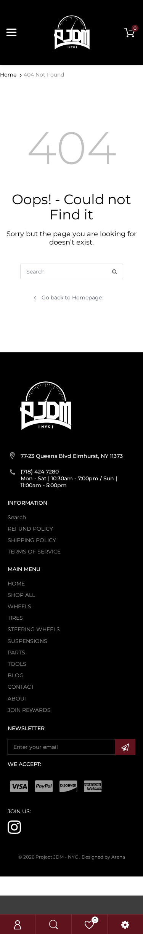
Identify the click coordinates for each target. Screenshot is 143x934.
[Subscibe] (125, 747)
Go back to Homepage (72, 297)
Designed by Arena (103, 857)
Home (8, 74)
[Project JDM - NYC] (71, 32)
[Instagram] (14, 827)
